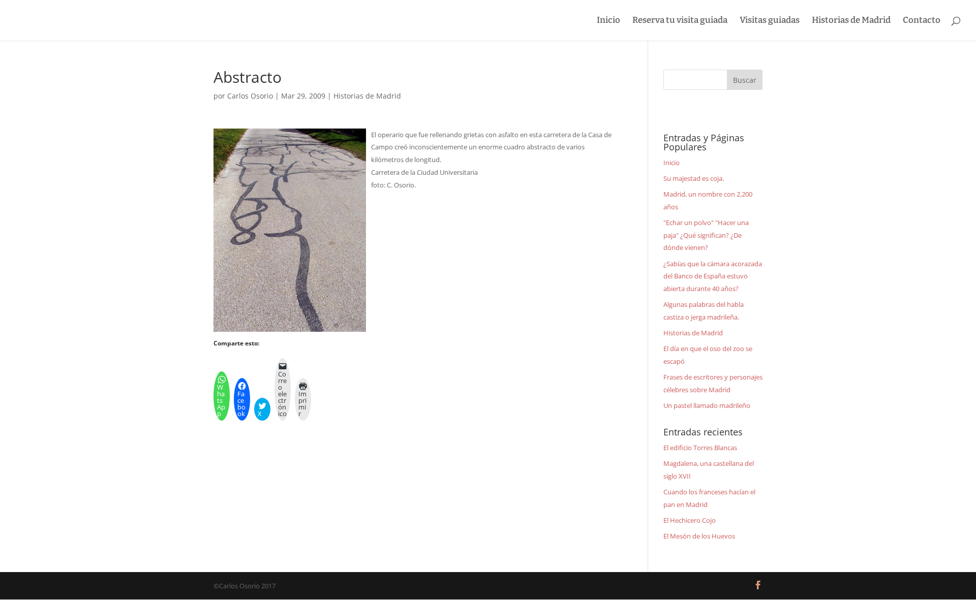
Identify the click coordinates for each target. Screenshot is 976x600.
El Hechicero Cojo (689, 520)
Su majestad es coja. (693, 178)
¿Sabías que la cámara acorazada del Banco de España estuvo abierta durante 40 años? (712, 276)
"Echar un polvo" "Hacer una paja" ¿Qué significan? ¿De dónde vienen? (706, 235)
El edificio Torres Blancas (700, 447)
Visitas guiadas (770, 21)
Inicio (608, 21)
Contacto (921, 21)
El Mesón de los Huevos (699, 536)
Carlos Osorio (250, 96)
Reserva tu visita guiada (679, 21)
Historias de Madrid (851, 21)
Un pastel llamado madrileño (706, 405)
